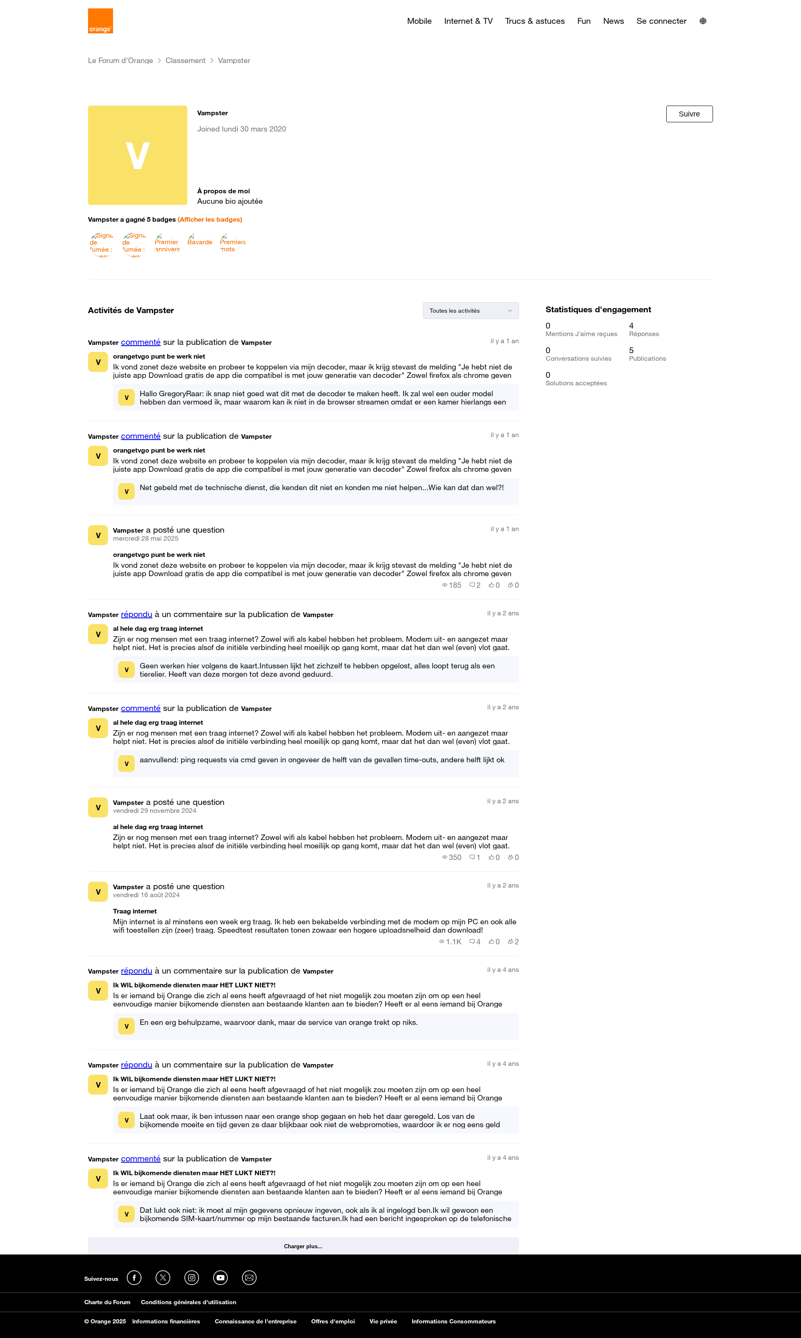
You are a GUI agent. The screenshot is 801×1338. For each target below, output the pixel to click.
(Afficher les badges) (210, 219)
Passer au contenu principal (44, 6)
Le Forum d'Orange (120, 60)
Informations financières (166, 1321)
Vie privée (383, 1321)
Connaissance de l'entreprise (256, 1321)
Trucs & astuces (535, 21)
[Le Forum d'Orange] (100, 21)
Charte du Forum (107, 1302)
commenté (141, 342)
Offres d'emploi (333, 1321)
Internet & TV (468, 21)
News (613, 21)
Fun (584, 21)
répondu (136, 614)
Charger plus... (303, 1246)
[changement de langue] (703, 21)
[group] (451, 585)
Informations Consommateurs (454, 1321)
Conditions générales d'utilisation (188, 1302)
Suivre (689, 114)
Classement (186, 60)
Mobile (419, 21)
